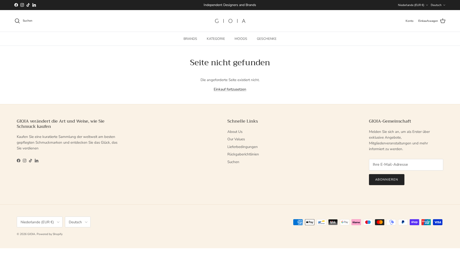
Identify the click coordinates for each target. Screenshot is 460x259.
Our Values (236, 139)
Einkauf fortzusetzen (230, 89)
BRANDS (190, 38)
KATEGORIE (216, 38)
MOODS (241, 38)
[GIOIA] (230, 21)
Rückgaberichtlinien (243, 154)
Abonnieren (386, 179)
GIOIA (31, 234)
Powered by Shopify (50, 234)
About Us (234, 131)
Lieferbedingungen (242, 146)
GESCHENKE (266, 38)
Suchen (233, 161)
